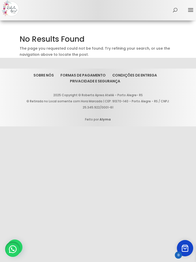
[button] (12, 249)
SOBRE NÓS (43, 75)
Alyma (105, 119)
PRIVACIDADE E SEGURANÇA (95, 81)
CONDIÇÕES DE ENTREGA (134, 75)
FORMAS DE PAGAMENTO (83, 75)
